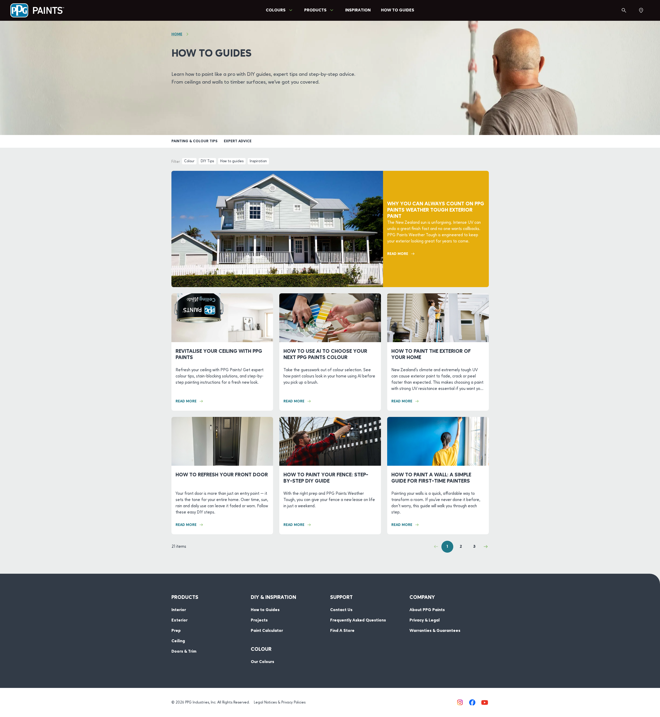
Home (176, 34)
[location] (641, 10)
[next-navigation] (486, 547)
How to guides (232, 161)
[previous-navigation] (436, 547)
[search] (624, 10)
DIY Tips (207, 161)
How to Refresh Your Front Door (222, 475)
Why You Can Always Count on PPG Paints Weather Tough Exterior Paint (435, 210)
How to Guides (397, 10)
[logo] (37, 10)
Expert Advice (238, 141)
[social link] (460, 702)
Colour (189, 161)
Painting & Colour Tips (194, 141)
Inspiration (358, 10)
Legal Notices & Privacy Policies (279, 702)
